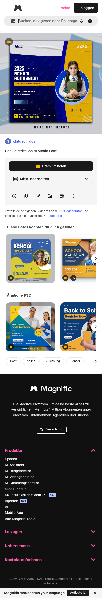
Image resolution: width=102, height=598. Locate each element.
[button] (51, 430)
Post (13, 361)
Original (32, 42)
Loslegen (13, 531)
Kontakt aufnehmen (23, 559)
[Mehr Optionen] (73, 196)
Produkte (13, 450)
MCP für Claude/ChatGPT (30, 495)
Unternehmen (17, 545)
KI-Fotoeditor (53, 216)
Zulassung (53, 361)
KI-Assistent (14, 465)
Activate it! (78, 593)
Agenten (15, 501)
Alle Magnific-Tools (20, 519)
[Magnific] (51, 390)
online (31, 361)
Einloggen (85, 8)
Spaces (11, 459)
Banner (75, 361)
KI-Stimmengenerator (22, 483)
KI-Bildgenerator (70, 211)
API (7, 507)
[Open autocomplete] (11, 21)
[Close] (95, 593)
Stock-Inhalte (15, 489)
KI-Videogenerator (19, 477)
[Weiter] (95, 258)
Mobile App (14, 512)
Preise (65, 8)
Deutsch (51, 429)
